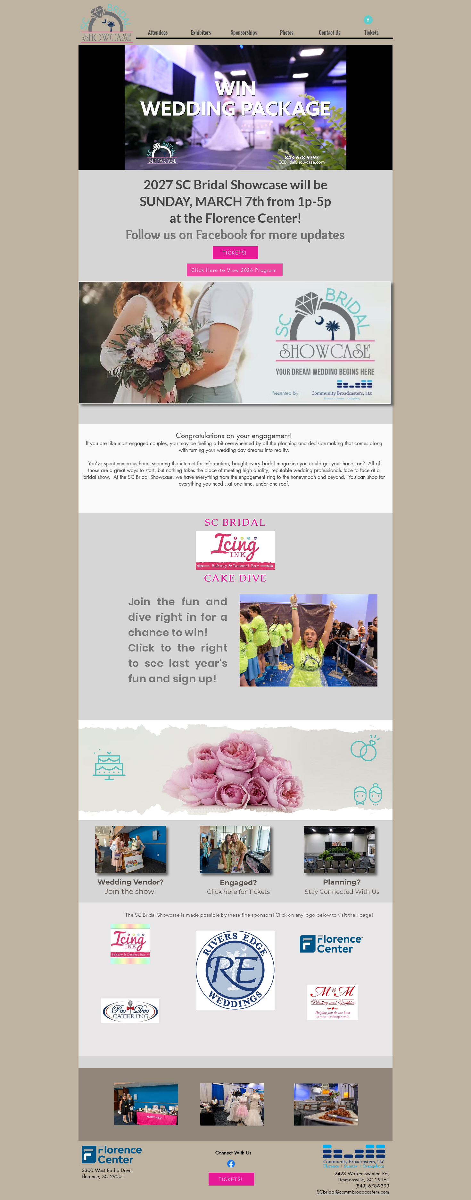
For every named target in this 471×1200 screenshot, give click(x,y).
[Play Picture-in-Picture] (373, 161)
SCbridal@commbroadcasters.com (353, 1192)
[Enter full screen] (384, 161)
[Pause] (87, 161)
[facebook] (368, 19)
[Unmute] (98, 161)
